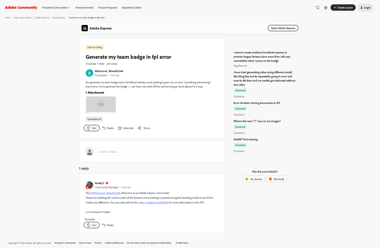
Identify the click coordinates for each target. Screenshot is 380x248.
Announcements (84, 7)
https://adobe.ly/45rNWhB (153, 202)
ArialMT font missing (246, 139)
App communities (22, 17)
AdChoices (183, 242)
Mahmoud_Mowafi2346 (109, 71)
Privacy (98, 242)
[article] (152, 204)
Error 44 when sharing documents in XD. (257, 103)
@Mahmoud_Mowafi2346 (105, 193)
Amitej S (99, 183)
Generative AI (94, 119)
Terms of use (85, 242)
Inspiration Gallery (132, 7)
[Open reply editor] (152, 151)
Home (8, 17)
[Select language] (326, 7)
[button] (343, 7)
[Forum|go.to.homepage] (21, 7)
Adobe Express (42, 17)
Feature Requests (107, 7)
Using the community (65, 242)
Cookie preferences (114, 242)
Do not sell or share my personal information (149, 242)
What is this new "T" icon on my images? (257, 121)
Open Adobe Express (283, 28)
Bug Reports (59, 17)
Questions (239, 96)
